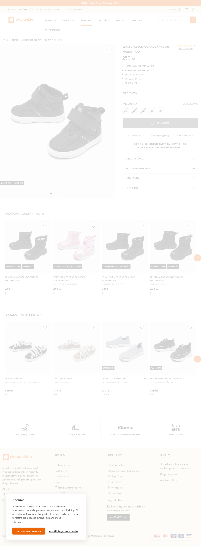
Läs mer (16, 522)
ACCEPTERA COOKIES (29, 531)
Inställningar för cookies (63, 531)
